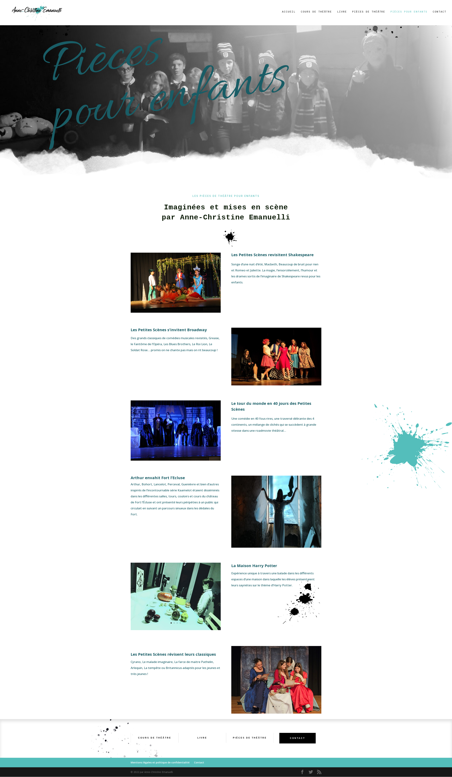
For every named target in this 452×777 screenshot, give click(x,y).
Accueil (289, 12)
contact (297, 738)
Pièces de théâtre (368, 12)
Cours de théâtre (316, 12)
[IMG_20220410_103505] (276, 546)
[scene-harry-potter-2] (176, 629)
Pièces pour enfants (409, 12)
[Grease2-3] (276, 384)
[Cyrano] (276, 712)
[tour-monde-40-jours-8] (176, 459)
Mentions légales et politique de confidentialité (160, 762)
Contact (439, 12)
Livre (342, 12)
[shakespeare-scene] (176, 311)
